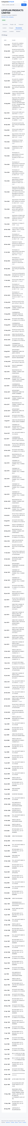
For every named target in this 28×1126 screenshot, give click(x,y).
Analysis (5, 31)
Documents (19, 28)
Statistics (8, 1122)
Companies (7, 2)
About (16, 1122)
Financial (21, 24)
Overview (5, 24)
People (13, 24)
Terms (20, 1122)
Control (4, 28)
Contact (24, 1122)
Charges (11, 28)
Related (18, 31)
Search (23, 4)
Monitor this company (7, 17)
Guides (12, 1122)
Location (11, 31)
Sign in (25, 1)
